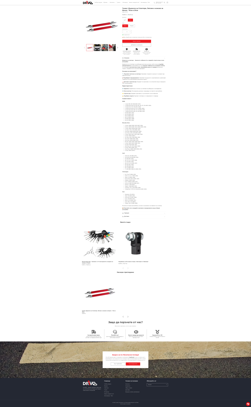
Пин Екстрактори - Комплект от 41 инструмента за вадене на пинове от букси (97, 262)
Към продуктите (133, 363)
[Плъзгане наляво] (84, 47)
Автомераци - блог (108, 395)
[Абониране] (166, 384)
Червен (132, 25)
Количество (124, 29)
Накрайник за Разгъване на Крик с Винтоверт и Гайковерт (133, 261)
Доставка (128, 389)
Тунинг (105, 389)
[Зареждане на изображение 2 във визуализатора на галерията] (97, 47)
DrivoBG (117, 402)
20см (130, 20)
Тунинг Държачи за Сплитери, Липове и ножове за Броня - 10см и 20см (99, 311)
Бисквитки (128, 386)
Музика (106, 386)
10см (125, 21)
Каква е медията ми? (109, 393)
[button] (106, 2)
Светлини (106, 387)
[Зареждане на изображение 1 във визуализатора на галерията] (89, 47)
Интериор (106, 391)
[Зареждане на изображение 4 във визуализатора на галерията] (112, 47)
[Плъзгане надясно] (117, 47)
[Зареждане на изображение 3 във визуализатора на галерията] (104, 47)
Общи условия (129, 387)
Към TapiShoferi (118, 363)
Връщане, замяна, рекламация (132, 391)
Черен (125, 25)
